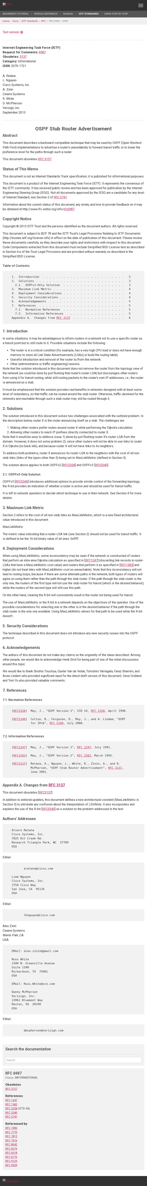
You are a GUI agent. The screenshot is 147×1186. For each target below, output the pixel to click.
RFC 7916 (11, 1140)
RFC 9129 (11, 1161)
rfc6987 (69, 209)
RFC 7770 (11, 1132)
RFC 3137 (44, 159)
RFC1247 (91, 560)
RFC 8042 (11, 1144)
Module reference (46, 13)
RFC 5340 (56, 723)
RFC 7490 (11, 1128)
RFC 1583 (84, 755)
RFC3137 (19, 763)
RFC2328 (69, 465)
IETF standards (89, 13)
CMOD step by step (116, 13)
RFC (43, 21)
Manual (68, 13)
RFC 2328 (98, 710)
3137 (23, 57)
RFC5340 (101, 465)
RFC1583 (126, 565)
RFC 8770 (11, 1157)
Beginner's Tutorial (16, 13)
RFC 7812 (11, 1136)
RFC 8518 (11, 1153)
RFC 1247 (84, 747)
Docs (16, 21)
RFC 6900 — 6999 (58, 21)
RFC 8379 (11, 1149)
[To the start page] (11, 1181)
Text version (11, 32)
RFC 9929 (11, 1165)
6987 (42, 52)
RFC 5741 (60, 197)
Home (6, 21)
